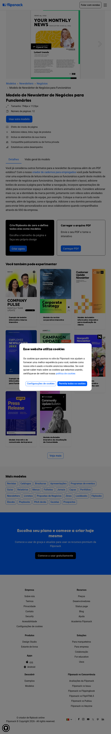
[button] (6, 728)
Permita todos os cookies (72, 383)
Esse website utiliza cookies (44, 349)
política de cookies (65, 373)
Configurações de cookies (41, 383)
